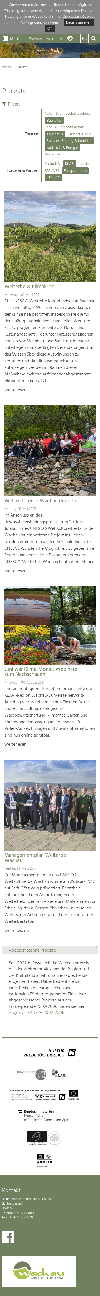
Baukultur (54, 120)
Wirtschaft (53, 154)
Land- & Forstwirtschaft (64, 127)
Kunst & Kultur (79, 134)
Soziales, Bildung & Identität (69, 141)
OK (50, 28)
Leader (84, 164)
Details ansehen (78, 23)
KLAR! (69, 164)
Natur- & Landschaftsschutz (67, 114)
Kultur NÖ (52, 164)
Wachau (7, 67)
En (84, 38)
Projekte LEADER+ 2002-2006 (36, 1012)
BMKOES (52, 171)
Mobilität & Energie (62, 148)
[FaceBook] (8, 1238)
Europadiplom (75, 171)
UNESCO (54, 177)
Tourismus (55, 134)
